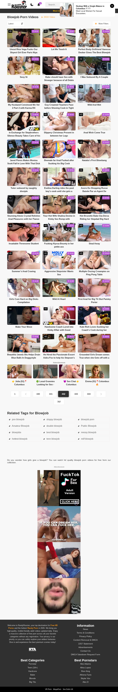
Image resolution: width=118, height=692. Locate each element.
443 (76, 394)
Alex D (85, 682)
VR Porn (48, 689)
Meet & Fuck (59, 11)
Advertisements (85, 647)
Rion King (85, 671)
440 (38, 394)
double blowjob (54, 426)
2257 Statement (85, 644)
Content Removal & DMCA (85, 640)
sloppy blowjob (54, 419)
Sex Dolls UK (68, 689)
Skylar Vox (85, 678)
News (85, 629)
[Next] (101, 394)
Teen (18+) (33, 667)
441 (51, 394)
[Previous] (26, 394)
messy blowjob (88, 432)
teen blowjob (53, 439)
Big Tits (32, 682)
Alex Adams (85, 664)
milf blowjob (86, 439)
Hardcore (32, 671)
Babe (32, 675)
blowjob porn (87, 419)
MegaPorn (57, 689)
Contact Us (85, 651)
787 (59, 402)
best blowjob (52, 432)
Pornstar (32, 664)
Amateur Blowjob (20, 426)
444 (89, 394)
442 (63, 394)
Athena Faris (85, 675)
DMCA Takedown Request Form (85, 654)
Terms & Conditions (85, 633)
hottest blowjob (19, 439)
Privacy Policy (85, 636)
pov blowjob (17, 419)
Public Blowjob (88, 426)
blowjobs (16, 432)
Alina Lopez (85, 667)
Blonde (32, 678)
